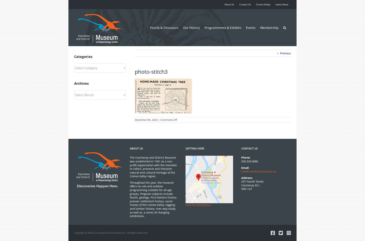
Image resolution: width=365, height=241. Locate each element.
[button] (284, 27)
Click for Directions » (199, 205)
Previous (285, 53)
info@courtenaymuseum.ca (258, 171)
